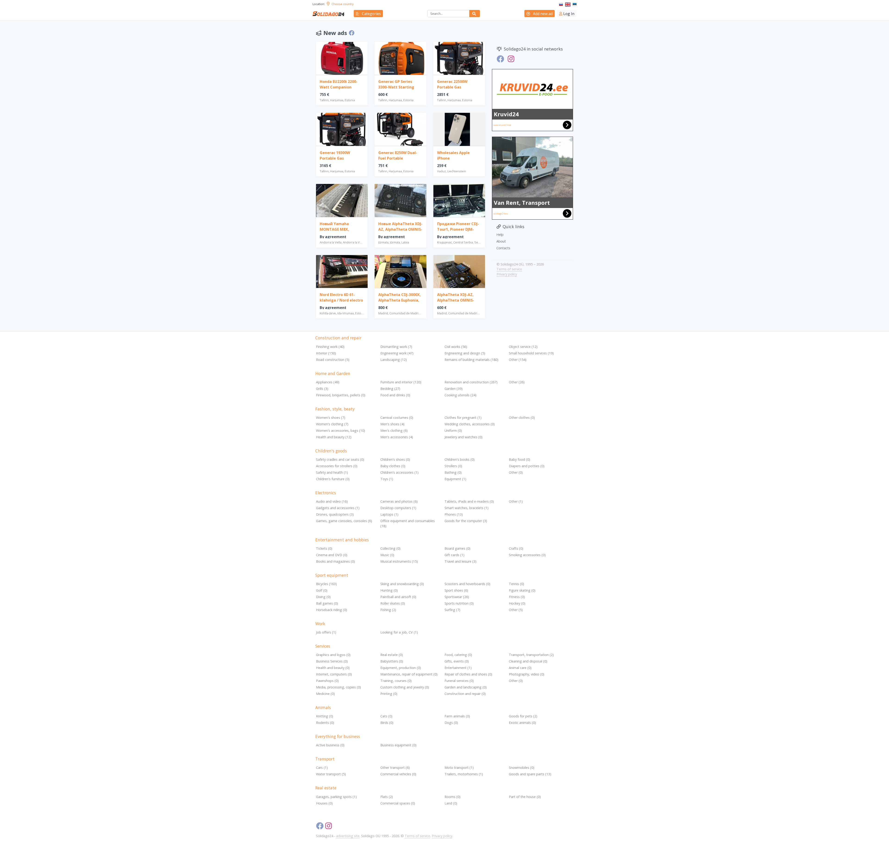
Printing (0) (388, 693)
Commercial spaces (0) (397, 803)
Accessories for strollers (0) (336, 466)
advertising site (348, 836)
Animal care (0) (520, 667)
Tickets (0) (324, 548)
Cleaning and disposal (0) (528, 661)
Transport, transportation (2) (531, 655)
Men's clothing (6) (394, 430)
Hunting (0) (389, 590)
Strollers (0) (453, 466)
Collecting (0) (390, 548)
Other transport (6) (395, 767)
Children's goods (331, 451)
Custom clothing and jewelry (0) (404, 687)
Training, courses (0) (396, 680)
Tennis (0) (516, 584)
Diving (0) (323, 597)
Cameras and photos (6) (399, 501)
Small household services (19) (531, 353)
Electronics (325, 492)
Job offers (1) (326, 632)
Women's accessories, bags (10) (340, 430)
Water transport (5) (331, 774)
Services (322, 646)
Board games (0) (457, 548)
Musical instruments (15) (399, 561)
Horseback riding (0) (331, 610)
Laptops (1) (389, 514)
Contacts (503, 248)
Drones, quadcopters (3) (335, 514)
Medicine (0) (325, 693)
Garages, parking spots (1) (336, 797)
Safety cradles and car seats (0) (340, 459)
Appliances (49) (327, 382)
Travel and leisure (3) (460, 561)
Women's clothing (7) (332, 424)
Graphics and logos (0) (333, 655)
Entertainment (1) (458, 667)
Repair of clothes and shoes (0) (468, 674)
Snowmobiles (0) (521, 767)
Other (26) (517, 382)
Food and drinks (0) (395, 395)
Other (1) (516, 501)
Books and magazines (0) (335, 561)
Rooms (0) (452, 797)
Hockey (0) (517, 603)
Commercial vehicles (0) (398, 774)
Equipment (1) (455, 479)
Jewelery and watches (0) (463, 437)
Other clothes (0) (522, 417)
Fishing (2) (388, 610)
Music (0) (387, 555)
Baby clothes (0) (392, 466)
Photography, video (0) (526, 674)
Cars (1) (322, 767)
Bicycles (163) (326, 584)
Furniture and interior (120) (400, 382)
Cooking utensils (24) (460, 395)
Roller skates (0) (392, 603)
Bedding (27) (390, 388)
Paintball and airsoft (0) (398, 597)
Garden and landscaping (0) (465, 687)
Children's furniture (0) (333, 479)
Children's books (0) (459, 459)
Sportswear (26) (456, 597)
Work (320, 623)
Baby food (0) (519, 459)
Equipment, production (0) (400, 667)
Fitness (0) (517, 597)
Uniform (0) (453, 430)
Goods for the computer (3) (465, 521)
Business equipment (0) (398, 745)
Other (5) (516, 610)
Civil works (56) (455, 346)
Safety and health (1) (332, 472)
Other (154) (517, 359)
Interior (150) (326, 353)
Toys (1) (386, 479)
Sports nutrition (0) (459, 603)
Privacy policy (507, 274)
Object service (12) (523, 346)
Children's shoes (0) (395, 459)
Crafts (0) (516, 548)
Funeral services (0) (459, 680)
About (501, 241)
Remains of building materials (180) (471, 359)
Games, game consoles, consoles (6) (344, 521)
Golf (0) (321, 590)
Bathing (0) (453, 472)
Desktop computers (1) (398, 508)
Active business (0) (330, 745)
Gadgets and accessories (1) (338, 508)
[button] (368, 13)
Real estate (325, 788)
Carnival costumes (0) (396, 417)
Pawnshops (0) (327, 680)
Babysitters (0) (391, 661)
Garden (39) (453, 388)
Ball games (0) (327, 603)
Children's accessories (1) (399, 472)
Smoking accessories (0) (527, 555)
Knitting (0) (324, 716)
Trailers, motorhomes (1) (463, 774)
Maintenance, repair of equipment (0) (409, 674)
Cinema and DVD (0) (331, 555)
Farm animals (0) (457, 716)
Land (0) (450, 803)
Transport (325, 759)
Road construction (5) (332, 359)
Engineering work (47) (396, 353)
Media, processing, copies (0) (338, 687)
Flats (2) (386, 797)
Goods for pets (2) (523, 716)
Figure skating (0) (522, 590)
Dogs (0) (451, 722)
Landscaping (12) (393, 359)
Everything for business (337, 736)
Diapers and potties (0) (527, 466)
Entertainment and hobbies (342, 539)
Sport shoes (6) (456, 590)
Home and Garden (332, 373)
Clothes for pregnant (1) (463, 417)
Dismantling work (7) (396, 346)
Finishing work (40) (330, 346)
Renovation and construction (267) (471, 382)
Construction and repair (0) (465, 693)
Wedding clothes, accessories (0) (469, 424)
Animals (323, 707)
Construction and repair (338, 338)
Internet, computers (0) (334, 674)
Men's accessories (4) (396, 437)
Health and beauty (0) (333, 667)
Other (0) (516, 472)
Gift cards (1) (454, 555)
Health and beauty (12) (333, 437)
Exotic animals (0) (522, 722)
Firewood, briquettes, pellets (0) (340, 395)
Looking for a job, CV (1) (399, 632)
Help (500, 234)
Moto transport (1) (459, 767)
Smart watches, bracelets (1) (466, 508)
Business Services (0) (332, 661)
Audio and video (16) (332, 501)
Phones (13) (453, 514)
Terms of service (509, 269)
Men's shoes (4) (392, 424)
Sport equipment (331, 575)
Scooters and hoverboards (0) (467, 584)
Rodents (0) (325, 722)
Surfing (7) (452, 610)
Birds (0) (386, 722)
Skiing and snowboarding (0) (402, 584)
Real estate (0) (391, 655)
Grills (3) (322, 388)
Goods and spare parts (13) (530, 774)
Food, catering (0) (458, 655)
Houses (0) (324, 803)
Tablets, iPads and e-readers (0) (469, 501)
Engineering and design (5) (464, 353)
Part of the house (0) (525, 797)
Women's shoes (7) (330, 417)
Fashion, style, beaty (335, 409)
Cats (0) (386, 716)
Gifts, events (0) (456, 661)
